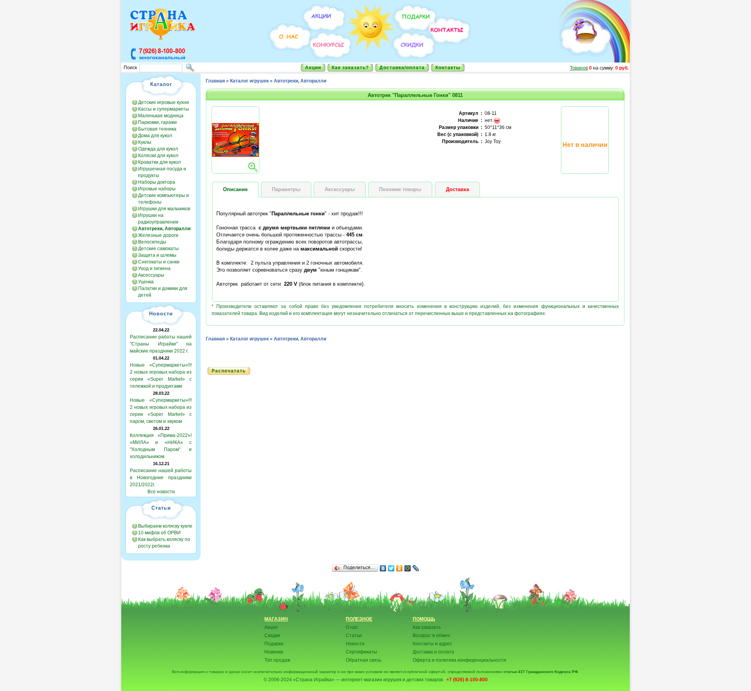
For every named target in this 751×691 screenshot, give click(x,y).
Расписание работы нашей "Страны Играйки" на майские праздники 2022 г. (161, 344)
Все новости (161, 491)
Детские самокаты (158, 248)
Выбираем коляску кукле (165, 526)
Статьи (354, 635)
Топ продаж (277, 660)
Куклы (144, 142)
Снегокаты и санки (159, 262)
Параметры (286, 189)
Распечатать (229, 371)
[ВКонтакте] (383, 568)
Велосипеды (152, 242)
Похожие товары (400, 189)
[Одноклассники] (399, 568)
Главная (215, 81)
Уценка (146, 282)
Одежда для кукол (158, 149)
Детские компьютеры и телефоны (163, 199)
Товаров (579, 68)
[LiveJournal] (416, 568)
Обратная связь (363, 660)
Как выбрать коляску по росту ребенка (164, 543)
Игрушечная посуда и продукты (162, 172)
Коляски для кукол (158, 155)
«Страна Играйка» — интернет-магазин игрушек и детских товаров (369, 679)
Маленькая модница (160, 115)
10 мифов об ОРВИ (159, 532)
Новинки (273, 652)
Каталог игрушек (249, 81)
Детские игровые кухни (163, 102)
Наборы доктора (156, 182)
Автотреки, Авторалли (300, 81)
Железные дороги (158, 235)
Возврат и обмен (431, 635)
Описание (235, 189)
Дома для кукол (155, 135)
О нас (352, 627)
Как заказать (427, 627)
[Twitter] (391, 568)
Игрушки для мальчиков (164, 208)
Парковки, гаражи (157, 122)
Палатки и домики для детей (162, 292)
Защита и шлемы (157, 255)
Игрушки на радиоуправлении (158, 219)
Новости (355, 643)
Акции (313, 67)
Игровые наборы (157, 189)
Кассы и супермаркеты (163, 109)
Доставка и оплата (433, 652)
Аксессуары (151, 275)
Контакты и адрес (432, 643)
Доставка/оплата (402, 67)
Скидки (272, 635)
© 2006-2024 (278, 679)
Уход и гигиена (154, 268)
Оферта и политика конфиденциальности (459, 660)
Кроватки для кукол (159, 162)
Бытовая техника (157, 129)
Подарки (274, 643)
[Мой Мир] (408, 568)
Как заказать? (350, 67)
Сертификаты (361, 652)
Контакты (447, 67)
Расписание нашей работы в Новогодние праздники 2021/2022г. (161, 477)
